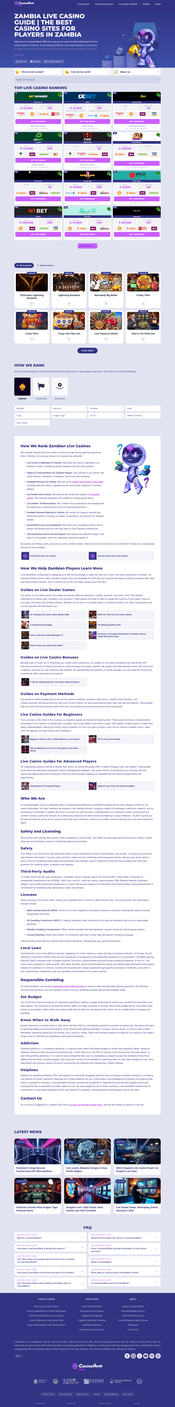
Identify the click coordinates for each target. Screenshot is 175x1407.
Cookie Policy (40, 1403)
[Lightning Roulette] (68, 290)
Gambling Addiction (92, 1324)
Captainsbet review (136, 125)
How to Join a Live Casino (46, 1306)
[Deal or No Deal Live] (143, 327)
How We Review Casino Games (133, 1320)
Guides (146, 4)
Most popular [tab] (26, 265)
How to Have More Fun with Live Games (46, 1311)
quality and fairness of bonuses (87, 481)
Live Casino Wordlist (92, 1306)
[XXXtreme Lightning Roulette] (31, 290)
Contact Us (133, 1329)
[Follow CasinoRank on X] (139, 1355)
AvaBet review (38, 164)
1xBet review (87, 125)
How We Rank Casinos (133, 1315)
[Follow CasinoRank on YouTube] (145, 1355)
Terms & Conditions (105, 1403)
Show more (86, 246)
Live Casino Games (104, 4)
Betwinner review (38, 125)
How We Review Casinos (133, 1311)
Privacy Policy (71, 1403)
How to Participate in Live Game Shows (46, 1324)
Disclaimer (133, 1324)
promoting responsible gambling (69, 986)
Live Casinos (83, 4)
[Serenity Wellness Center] (120, 1381)
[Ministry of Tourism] (40, 1381)
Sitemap (136, 1403)
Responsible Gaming (92, 1315)
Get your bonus (38, 121)
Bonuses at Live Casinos (92, 1311)
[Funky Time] (143, 290)
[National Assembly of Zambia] (55, 1381)
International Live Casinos (92, 1329)
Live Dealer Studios (128, 4)
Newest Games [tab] (46, 265)
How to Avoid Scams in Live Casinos (46, 1315)
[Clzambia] (71, 1381)
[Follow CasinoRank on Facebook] (127, 1355)
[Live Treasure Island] (106, 327)
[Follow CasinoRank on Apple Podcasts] (158, 1355)
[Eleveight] (94, 1381)
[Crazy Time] (31, 327)
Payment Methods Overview (92, 1320)
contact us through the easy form (86, 1104)
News (158, 4)
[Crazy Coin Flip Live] (68, 327)
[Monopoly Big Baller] (106, 290)
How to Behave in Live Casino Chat (46, 1320)
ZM (17, 1356)
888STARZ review (87, 164)
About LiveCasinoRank (133, 1306)
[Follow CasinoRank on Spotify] (152, 1355)
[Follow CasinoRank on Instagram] (133, 1355)
